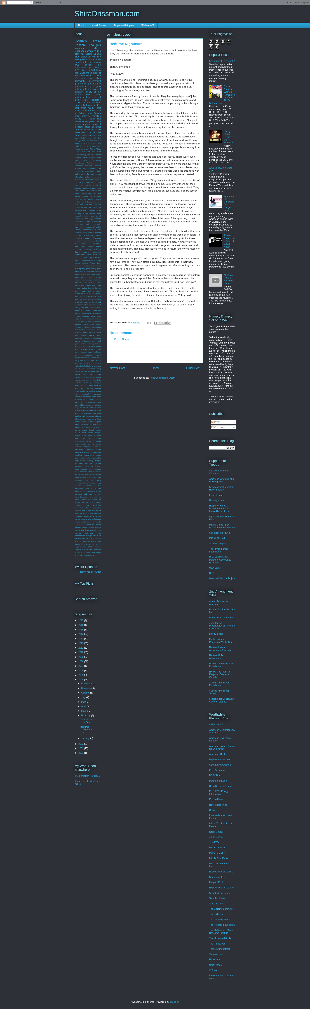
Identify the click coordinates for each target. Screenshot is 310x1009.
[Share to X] (162, 323)
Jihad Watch (215, 842)
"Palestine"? (147, 25)
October (85, 692)
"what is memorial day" (85, 143)
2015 (81, 629)
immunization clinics (84, 330)
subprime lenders (82, 483)
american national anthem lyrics (88, 188)
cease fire (79, 207)
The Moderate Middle (220, 938)
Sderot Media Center (220, 893)
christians (91, 210)
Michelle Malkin (217, 853)
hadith (84, 288)
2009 (81, 657)
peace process (83, 124)
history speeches (93, 310)
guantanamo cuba (89, 285)
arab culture (80, 191)
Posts (216, 422)
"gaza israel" (94, 67)
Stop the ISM (216, 903)
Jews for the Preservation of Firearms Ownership (222, 626)
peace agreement (87, 427)
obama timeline (81, 424)
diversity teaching (83, 252)
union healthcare (86, 525)
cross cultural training (92, 233)
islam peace (87, 335)
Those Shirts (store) (219, 949)
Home (81, 25)
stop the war (92, 477)
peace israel (87, 430)
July (83, 697)
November (87, 688)
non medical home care (90, 413)
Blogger (174, 1001)
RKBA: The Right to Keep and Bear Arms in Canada (221, 674)
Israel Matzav (216, 831)
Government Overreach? (222, 61)
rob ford (89, 463)
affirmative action (82, 177)
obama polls (80, 422)
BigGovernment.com (220, 759)
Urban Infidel (215, 965)
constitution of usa (92, 230)
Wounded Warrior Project (222, 578)
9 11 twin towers (88, 146)
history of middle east (92, 305)
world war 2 (79, 555)
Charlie (87, 152)
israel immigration (83, 355)
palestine (86, 116)
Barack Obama (93, 54)
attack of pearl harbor (91, 194)
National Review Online (221, 871)
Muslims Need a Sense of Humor (228, 279)
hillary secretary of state (85, 299)
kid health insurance (85, 369)
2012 (81, 643)
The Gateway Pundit (219, 919)
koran (85, 374)
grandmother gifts (84, 86)
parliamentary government (88, 121)
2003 (81, 744)
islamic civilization (82, 341)
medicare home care (92, 397)
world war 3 (89, 555)
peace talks (80, 436)
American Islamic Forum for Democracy (222, 747)
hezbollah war (94, 297)
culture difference (93, 238)
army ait (78, 194)
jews (77, 65)
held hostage (81, 297)
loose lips (88, 383)
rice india (79, 463)
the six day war (86, 513)
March (84, 710)
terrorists (83, 497)
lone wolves (83, 380)
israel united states (84, 105)
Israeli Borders (99, 25)
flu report (97, 260)
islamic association (92, 338)
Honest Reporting (218, 804)
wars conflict (88, 135)
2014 (81, 634)
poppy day (96, 452)
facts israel (86, 255)
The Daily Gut (216, 914)
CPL (81, 152)
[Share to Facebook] (166, 323)
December (87, 683)
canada (89, 51)
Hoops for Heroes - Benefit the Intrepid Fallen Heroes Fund (219, 508)
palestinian (95, 119)
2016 (81, 625)
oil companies (95, 424)
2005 (81, 675)
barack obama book (85, 196)
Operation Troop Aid (219, 532)
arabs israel (94, 59)
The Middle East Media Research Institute (221, 931)
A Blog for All (216, 724)
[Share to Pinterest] (169, 323)
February (86, 715)
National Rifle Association (216, 657)
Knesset (92, 157)
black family (87, 202)
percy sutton (88, 438)
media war (84, 391)
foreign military (81, 263)
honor (98, 316)
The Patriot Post (217, 943)
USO (211, 573)
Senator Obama (90, 168)
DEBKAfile (214, 775)
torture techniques (93, 519)
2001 (81, 753)
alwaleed (97, 185)
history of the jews (84, 308)
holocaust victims (88, 316)
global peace (94, 83)
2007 (81, 666)
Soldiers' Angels (217, 543)
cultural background (84, 235)
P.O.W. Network (217, 538)
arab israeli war (94, 191)
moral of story (86, 408)
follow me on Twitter (90, 571)
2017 (81, 620)
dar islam (95, 78)
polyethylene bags (82, 452)
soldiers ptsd (90, 475)
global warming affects (90, 271)
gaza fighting (80, 269)
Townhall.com (216, 954)
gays (88, 266)
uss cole (93, 530)
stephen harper (82, 129)
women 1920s (86, 547)
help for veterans (83, 89)
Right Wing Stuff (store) (221, 887)
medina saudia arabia (84, 399)
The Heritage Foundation (222, 924)
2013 (81, 638)
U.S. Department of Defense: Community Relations (220, 560)
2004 (81, 679)
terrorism (79, 48)
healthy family (95, 294)
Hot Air (212, 810)
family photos (80, 260)
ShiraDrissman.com (107, 13)
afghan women (90, 182)
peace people (94, 433)
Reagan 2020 (216, 882)
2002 (81, 748)
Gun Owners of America (221, 617)
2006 (81, 670)
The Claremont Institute (221, 908)
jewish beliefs (80, 366)
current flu (79, 241)
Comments (219, 427)
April (84, 706)
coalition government (91, 219)
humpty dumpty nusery (91, 321)
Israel (96, 41)
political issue (94, 449)
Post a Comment (123, 339)
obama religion (94, 422)
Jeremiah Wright (81, 157)
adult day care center (91, 174)
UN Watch (214, 959)
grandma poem (94, 274)
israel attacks (81, 349)
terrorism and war (83, 494)
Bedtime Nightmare (86, 729)
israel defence (94, 352)
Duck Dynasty (80, 155)
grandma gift (80, 274)
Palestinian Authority (84, 163)
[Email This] (155, 323)
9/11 (93, 70)
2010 (81, 652)
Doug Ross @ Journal (220, 786)
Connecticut (96, 152)
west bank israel (93, 539)
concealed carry (82, 221)
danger (87, 241)
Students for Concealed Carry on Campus (221, 700)
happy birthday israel (91, 291)
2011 (81, 647)
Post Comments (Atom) (163, 377)
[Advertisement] (155, 354)
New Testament (92, 160)
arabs (82, 73)
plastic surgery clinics (91, 444)
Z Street (213, 970)
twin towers (85, 522)
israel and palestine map (91, 346)
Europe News (216, 799)
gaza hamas (81, 83)
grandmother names (84, 277)
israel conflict (95, 349)
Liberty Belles (216, 633)
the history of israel (88, 508)
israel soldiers (90, 358)
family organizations (91, 258)
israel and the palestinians (88, 62)
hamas (91, 288)
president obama (82, 455)
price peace (95, 455)
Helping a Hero (216, 500)
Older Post (193, 368)
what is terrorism (82, 541)
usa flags (85, 530)
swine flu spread (93, 488)
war (83, 539)
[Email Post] (148, 322)
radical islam (86, 458)
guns (98, 86)
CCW (77, 152)
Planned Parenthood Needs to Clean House (229, 241)
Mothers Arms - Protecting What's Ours (221, 640)
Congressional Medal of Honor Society (221, 488)
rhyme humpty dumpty (90, 461)
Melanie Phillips (217, 847)
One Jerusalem (217, 877)
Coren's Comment (218, 770)
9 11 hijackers (82, 70)
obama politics (94, 419)
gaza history (91, 269)
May (83, 702)
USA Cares (215, 567)
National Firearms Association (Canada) (220, 648)
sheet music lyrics (87, 472)
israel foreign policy (84, 57)
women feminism (93, 550)
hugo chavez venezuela (85, 319)
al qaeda (86, 185)
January (85, 738)
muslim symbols (81, 411)
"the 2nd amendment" (91, 141)
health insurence (82, 294)
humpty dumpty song (84, 324)
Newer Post (117, 368)
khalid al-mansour (93, 366)
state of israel (93, 127)
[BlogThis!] (159, 323)
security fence (87, 469)
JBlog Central (216, 837)
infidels (92, 333)
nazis (91, 411)
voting (88, 536)
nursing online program (84, 416)
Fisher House (216, 495)
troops (77, 522)
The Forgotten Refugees (87, 776)
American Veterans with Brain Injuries (221, 480)
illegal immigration (93, 327)
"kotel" (83, 138)
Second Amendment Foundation (219, 684)
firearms (89, 260)
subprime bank (93, 480)
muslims (88, 65)
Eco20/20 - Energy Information (219, 793)
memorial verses (86, 402)
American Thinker (218, 754)
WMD (86, 171)
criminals (78, 233)
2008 (81, 661)
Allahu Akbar (95, 149)
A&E (99, 146)
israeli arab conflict (88, 360)
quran (77, 458)
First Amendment (94, 155)
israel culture (80, 352)
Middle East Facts (218, 858)
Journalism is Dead (86, 721)
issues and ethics (92, 363)
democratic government (88, 81)
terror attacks (80, 491)
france (92, 263)
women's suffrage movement (88, 552)
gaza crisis (96, 266)
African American (82, 149)
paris (77, 427)
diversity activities (93, 249)
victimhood (88, 533)
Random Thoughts (88, 45)
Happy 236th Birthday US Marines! (228, 137)
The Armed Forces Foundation (218, 550)
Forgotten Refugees (124, 25)
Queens (88, 166)
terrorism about (94, 491)
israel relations (92, 102)
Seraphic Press (217, 898)
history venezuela (83, 313)
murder (98, 408)
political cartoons (83, 447)
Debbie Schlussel (218, 780)
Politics (81, 41)
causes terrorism (93, 205)
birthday (78, 202)
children (87, 207)
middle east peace (87, 405)
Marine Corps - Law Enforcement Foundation (222, 526)
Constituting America (220, 764)
